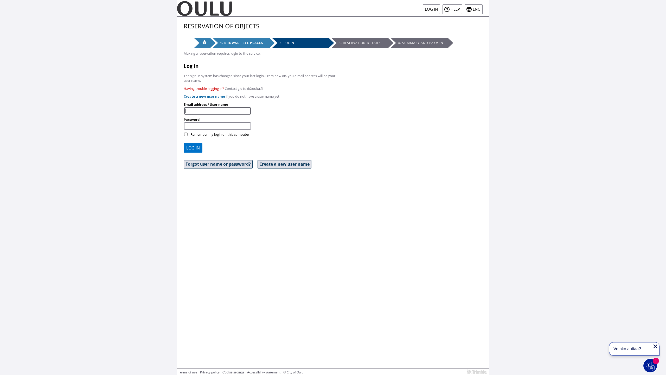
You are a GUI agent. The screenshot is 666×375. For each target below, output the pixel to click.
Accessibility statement (263, 372)
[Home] (204, 8)
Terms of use (187, 372)
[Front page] (202, 43)
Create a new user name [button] (284, 164)
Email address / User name (206, 104)
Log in (431, 9)
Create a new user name (204, 96)
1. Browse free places (241, 43)
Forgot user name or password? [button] (218, 164)
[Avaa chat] (650, 366)
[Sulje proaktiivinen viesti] (655, 346)
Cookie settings (233, 372)
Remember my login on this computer (219, 134)
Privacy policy (210, 372)
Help (455, 9)
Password (192, 119)
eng (477, 9)
